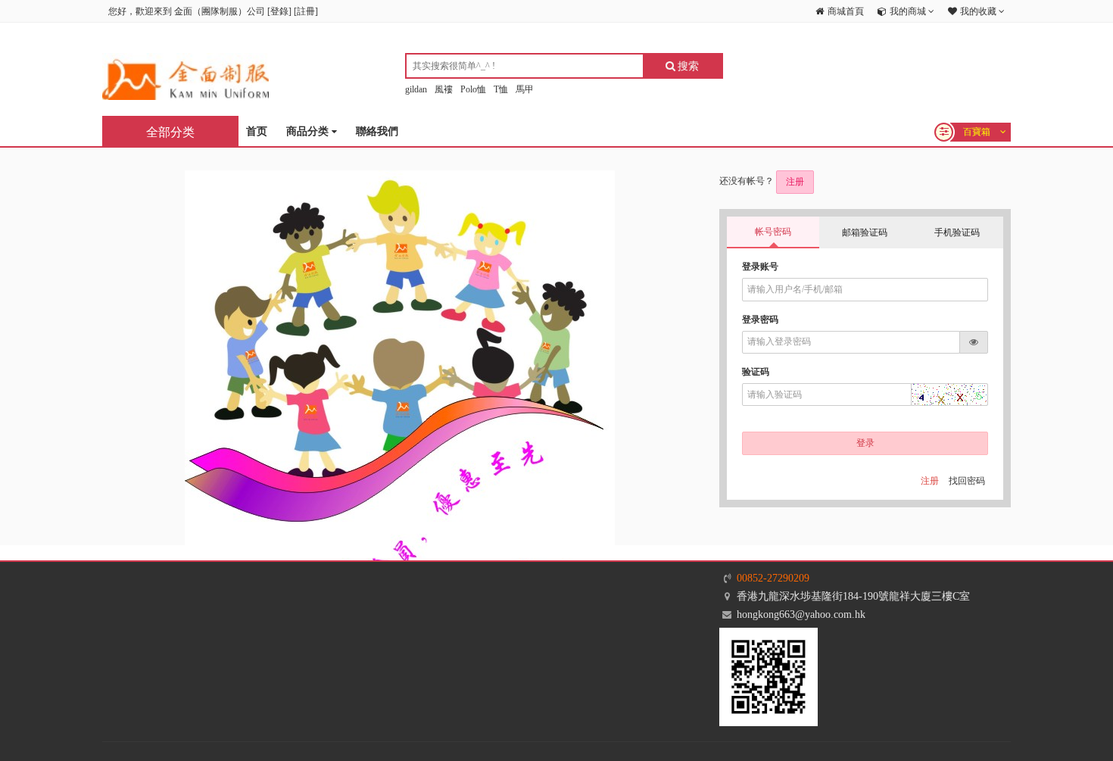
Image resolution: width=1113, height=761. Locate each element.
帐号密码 (773, 231)
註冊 (306, 11)
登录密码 (760, 319)
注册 (795, 181)
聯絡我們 (377, 131)
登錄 (279, 11)
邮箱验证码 (864, 232)
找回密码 (967, 481)
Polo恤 (473, 89)
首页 (256, 131)
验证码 (755, 371)
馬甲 (525, 89)
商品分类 (309, 131)
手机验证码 (957, 232)
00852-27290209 (773, 578)
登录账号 (760, 266)
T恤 (501, 89)
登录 (865, 443)
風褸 (444, 89)
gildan (416, 89)
